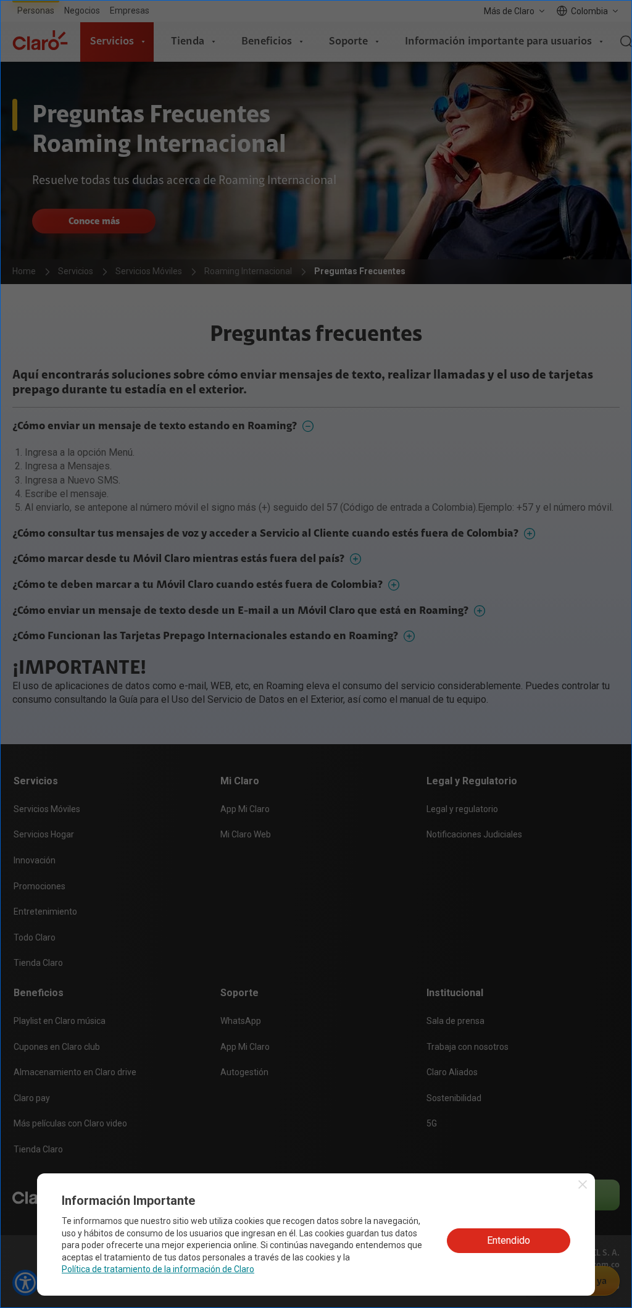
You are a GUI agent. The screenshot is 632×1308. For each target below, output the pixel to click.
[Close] (425, 575)
